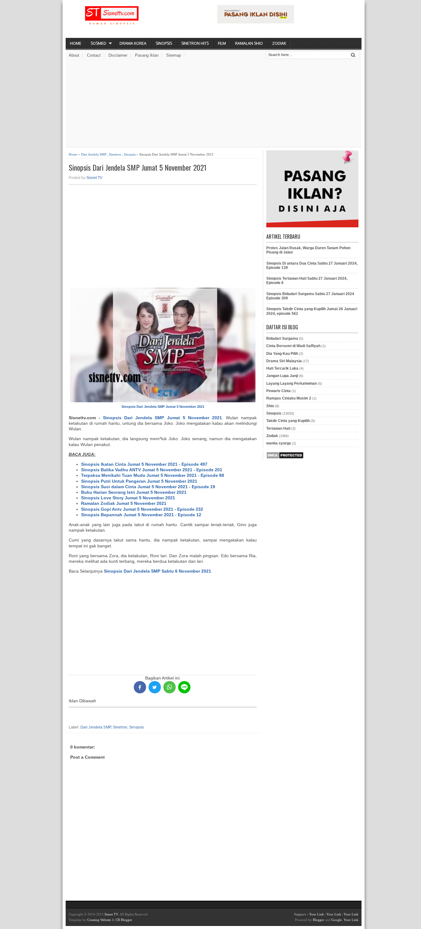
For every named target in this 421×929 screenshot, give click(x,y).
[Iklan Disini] (255, 21)
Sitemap (173, 55)
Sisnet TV (94, 178)
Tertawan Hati (278, 428)
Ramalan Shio (249, 43)
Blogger (318, 920)
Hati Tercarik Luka (282, 368)
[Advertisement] (214, 104)
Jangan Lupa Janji (282, 376)
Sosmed (98, 43)
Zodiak (279, 43)
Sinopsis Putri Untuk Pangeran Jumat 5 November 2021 (139, 481)
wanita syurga (278, 443)
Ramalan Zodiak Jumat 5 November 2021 (123, 503)
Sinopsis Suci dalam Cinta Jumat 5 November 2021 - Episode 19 (148, 486)
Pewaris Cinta (278, 391)
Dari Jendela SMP (93, 154)
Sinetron (115, 154)
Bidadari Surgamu (282, 338)
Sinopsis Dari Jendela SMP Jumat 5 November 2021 (137, 167)
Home (75, 43)
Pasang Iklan (146, 55)
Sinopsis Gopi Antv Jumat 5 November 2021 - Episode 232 (142, 509)
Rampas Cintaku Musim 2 (288, 398)
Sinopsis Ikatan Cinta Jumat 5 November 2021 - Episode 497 (144, 464)
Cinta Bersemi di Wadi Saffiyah (293, 346)
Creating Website (99, 920)
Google (336, 920)
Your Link (316, 914)
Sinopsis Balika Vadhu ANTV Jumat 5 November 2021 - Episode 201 (151, 469)
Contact (94, 55)
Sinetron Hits (195, 43)
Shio (270, 406)
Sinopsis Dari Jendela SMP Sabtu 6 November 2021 (157, 571)
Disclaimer (117, 55)
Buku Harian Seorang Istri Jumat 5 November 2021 (133, 492)
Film (222, 43)
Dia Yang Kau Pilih (282, 353)
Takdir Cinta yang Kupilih (288, 421)
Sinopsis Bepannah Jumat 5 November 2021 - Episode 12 (141, 514)
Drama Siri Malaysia (284, 361)
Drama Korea (133, 43)
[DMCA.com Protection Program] (285, 458)
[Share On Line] (184, 687)
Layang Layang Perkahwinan (291, 383)
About (74, 55)
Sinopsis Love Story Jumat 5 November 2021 (128, 497)
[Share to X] (155, 687)
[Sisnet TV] (112, 20)
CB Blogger (124, 920)
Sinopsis (164, 43)
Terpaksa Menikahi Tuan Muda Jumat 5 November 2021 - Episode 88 (152, 475)
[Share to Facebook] (140, 687)
